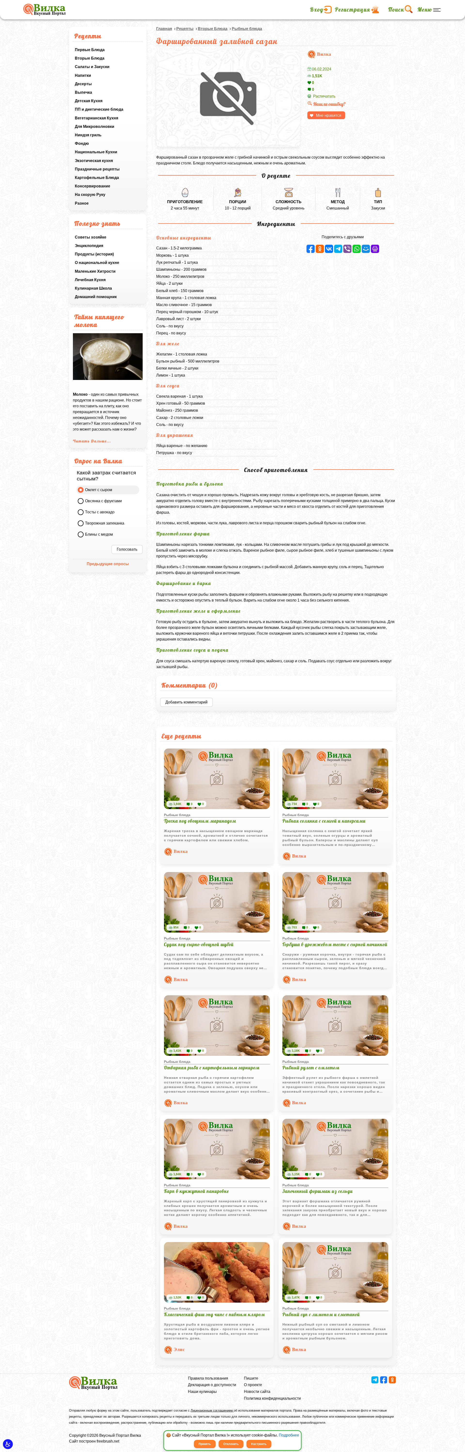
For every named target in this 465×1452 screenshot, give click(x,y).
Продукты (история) (94, 254)
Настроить (258, 1444)
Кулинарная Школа (93, 288)
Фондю (82, 143)
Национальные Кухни (96, 152)
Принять (205, 1444)
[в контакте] (329, 249)
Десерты (83, 84)
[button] (7, 1444)
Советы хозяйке (90, 237)
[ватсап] (356, 249)
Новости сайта (257, 1392)
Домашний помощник (96, 297)
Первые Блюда (90, 50)
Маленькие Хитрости (95, 271)
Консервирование (92, 186)
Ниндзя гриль (88, 135)
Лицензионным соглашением (212, 1410)
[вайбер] (347, 249)
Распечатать (324, 96)
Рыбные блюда (247, 29)
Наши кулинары (202, 1392)
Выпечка (83, 92)
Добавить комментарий (186, 702)
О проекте (253, 1385)
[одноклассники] (320, 249)
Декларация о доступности (212, 1385)
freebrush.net (108, 1441)
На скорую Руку (90, 195)
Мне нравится (328, 115)
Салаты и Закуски (92, 67)
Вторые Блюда (89, 58)
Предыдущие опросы (108, 564)
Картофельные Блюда (97, 178)
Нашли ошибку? (329, 104)
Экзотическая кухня (94, 161)
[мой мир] (366, 249)
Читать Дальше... (92, 441)
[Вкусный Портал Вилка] (44, 10)
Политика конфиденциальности (272, 1398)
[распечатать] (375, 249)
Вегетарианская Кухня (96, 118)
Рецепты (185, 29)
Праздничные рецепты (97, 169)
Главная (164, 29)
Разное (82, 203)
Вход (316, 9)
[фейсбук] (310, 249)
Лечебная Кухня (90, 280)
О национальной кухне (97, 263)
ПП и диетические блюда (99, 109)
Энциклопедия (89, 246)
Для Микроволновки (94, 126)
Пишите (251, 1378)
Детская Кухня (88, 101)
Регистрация (352, 9)
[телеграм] (338, 249)
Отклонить (231, 1444)
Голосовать (127, 549)
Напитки (83, 75)
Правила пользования (208, 1378)
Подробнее (289, 1435)
